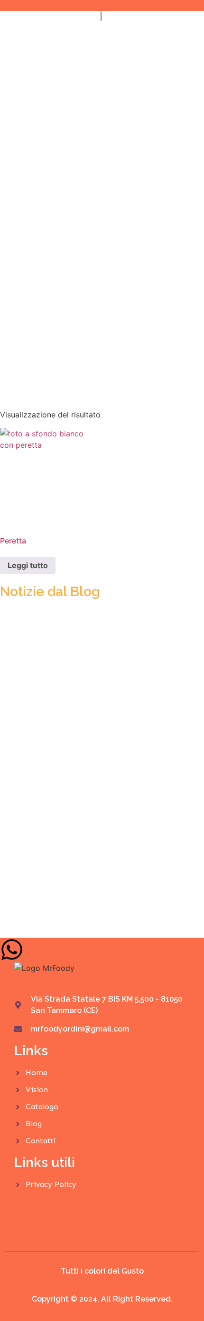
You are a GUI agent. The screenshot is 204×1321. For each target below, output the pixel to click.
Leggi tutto (28, 565)
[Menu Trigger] (181, 20)
